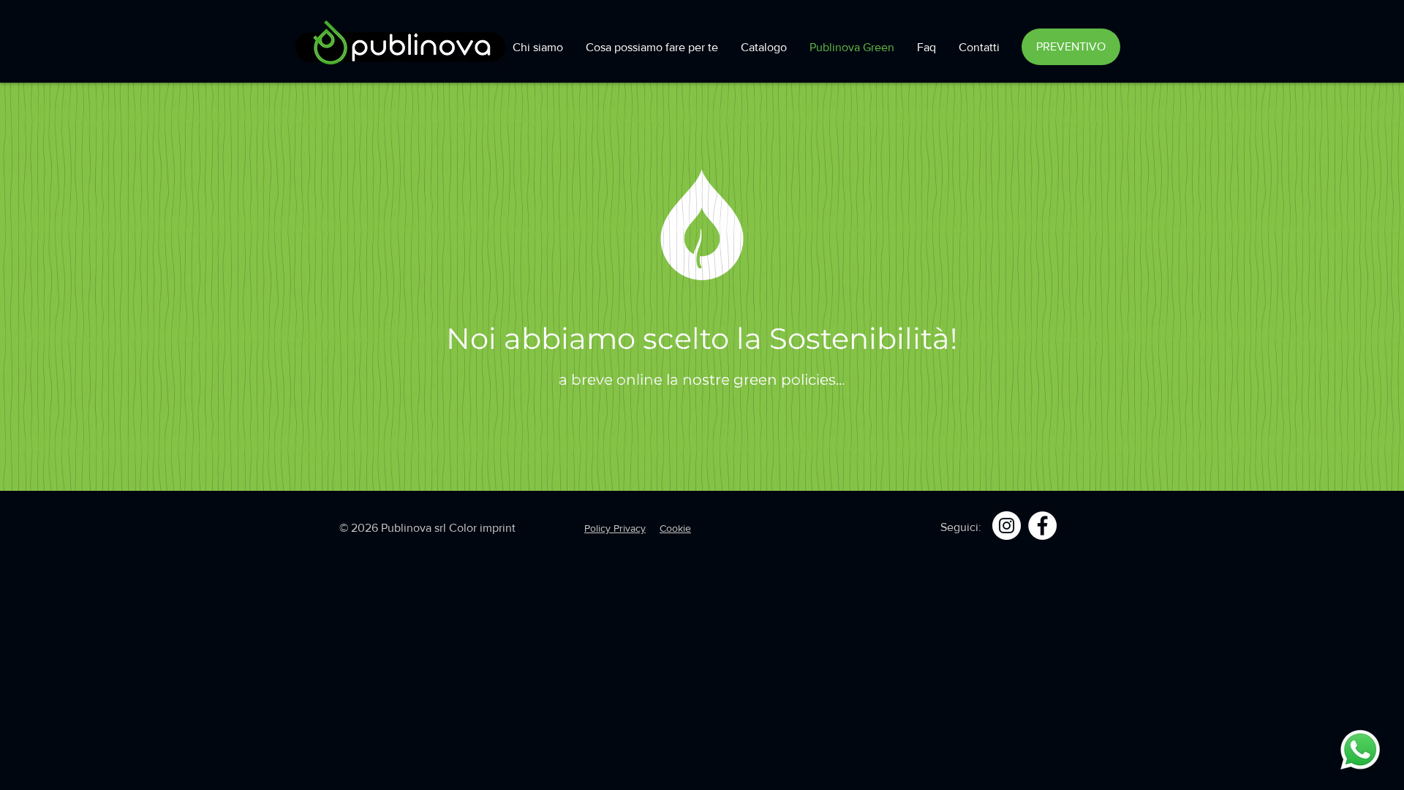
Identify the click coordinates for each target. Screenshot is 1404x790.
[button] (1071, 47)
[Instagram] (1006, 525)
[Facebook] (1042, 525)
